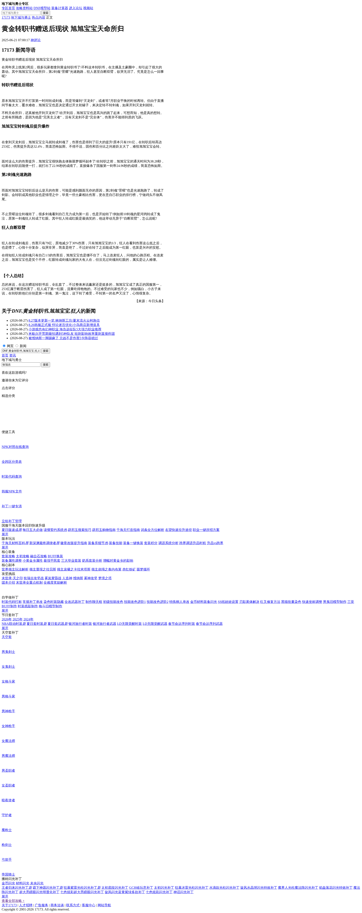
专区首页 (8, 8)
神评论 (36, 40)
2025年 (18, 619)
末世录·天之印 (12, 578)
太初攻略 (22, 556)
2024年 (28, 619)
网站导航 (104, 905)
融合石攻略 (38, 556)
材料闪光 (22, 883)
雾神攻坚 (90, 578)
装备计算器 (59, 8)
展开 (5, 534)
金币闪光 (8, 883)
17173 (6, 17)
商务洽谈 (57, 905)
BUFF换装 (55, 556)
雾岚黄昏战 (53, 578)
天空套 (7, 637)
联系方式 (73, 905)
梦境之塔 (105, 578)
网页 (10, 346)
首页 (5, 355)
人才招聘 (25, 905)
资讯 (12, 355)
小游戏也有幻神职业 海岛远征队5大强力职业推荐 (64, 329)
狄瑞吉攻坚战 (34, 578)
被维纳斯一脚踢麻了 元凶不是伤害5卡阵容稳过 (63, 338)
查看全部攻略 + (13, 901)
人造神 (67, 578)
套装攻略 (8, 556)
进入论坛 (75, 8)
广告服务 (41, 905)
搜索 (45, 12)
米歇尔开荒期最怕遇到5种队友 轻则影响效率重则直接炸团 (71, 333)
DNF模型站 (42, 8)
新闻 (23, 346)
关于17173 (9, 905)
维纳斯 (78, 578)
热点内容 (38, 17)
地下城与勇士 (21, 17)
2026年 (7, 619)
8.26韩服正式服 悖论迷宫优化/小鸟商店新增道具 (64, 325)
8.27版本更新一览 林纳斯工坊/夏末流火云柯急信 (64, 320)
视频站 (88, 8)
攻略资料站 (24, 8)
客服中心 (88, 905)
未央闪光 (37, 883)
